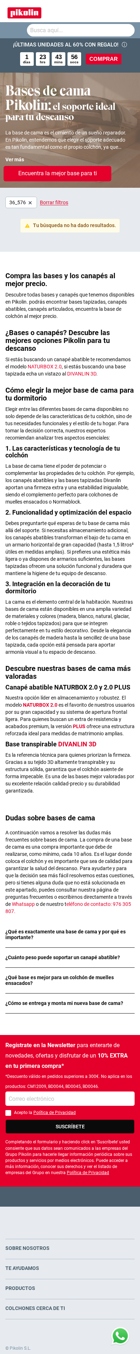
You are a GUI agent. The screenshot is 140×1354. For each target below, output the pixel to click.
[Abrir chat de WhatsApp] (120, 1336)
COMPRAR (103, 59)
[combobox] (81, 30)
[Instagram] (84, 1196)
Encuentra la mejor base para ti (57, 173)
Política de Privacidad (54, 1112)
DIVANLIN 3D (81, 374)
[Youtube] (70, 1196)
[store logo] (24, 11)
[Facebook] (42, 1196)
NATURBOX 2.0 (44, 366)
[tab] (70, 934)
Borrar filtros (54, 202)
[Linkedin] (98, 1196)
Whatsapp (24, 904)
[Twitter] (56, 1196)
